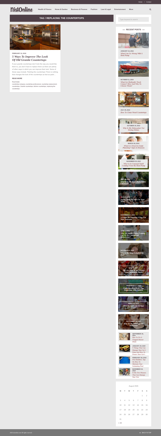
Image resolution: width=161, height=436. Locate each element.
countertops (16, 86)
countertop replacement (49, 84)
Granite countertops (26, 86)
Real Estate (16, 82)
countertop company (18, 84)
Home (140, 2)
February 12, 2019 (19, 53)
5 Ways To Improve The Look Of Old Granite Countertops (30, 58)
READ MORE (17, 78)
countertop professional (33, 84)
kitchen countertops (40, 86)
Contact (148, 2)
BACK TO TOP (146, 433)
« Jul (120, 423)
